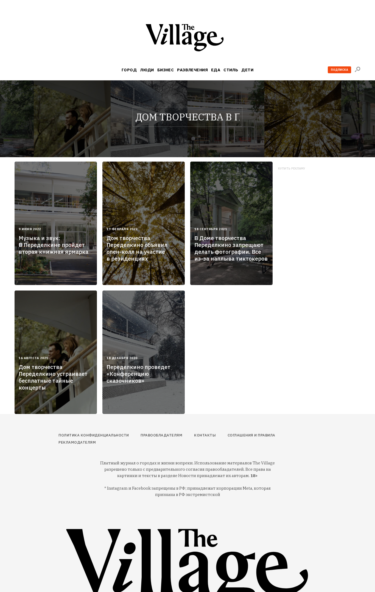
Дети (247, 69)
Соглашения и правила (251, 435)
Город (129, 69)
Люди (147, 69)
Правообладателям (161, 435)
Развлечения (192, 69)
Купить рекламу (291, 168)
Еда (215, 69)
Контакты (205, 435)
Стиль (230, 69)
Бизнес (165, 69)
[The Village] (187, 38)
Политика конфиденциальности (93, 435)
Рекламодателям (77, 442)
